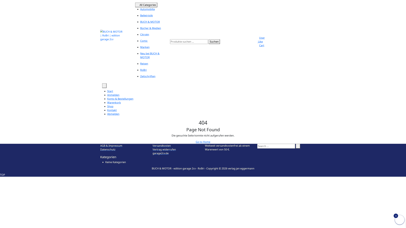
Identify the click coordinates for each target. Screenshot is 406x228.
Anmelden (113, 95)
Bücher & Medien (150, 28)
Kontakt (112, 110)
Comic (144, 41)
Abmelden (113, 114)
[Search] (298, 146)
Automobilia (147, 9)
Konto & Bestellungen (120, 99)
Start (110, 91)
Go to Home (203, 142)
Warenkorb (114, 102)
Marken (145, 47)
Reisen (144, 63)
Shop (110, 106)
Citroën (144, 34)
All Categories (148, 5)
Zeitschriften (147, 76)
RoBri (143, 70)
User (262, 38)
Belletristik (146, 15)
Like (260, 41)
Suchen (214, 41)
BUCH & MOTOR (150, 22)
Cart (261, 45)
